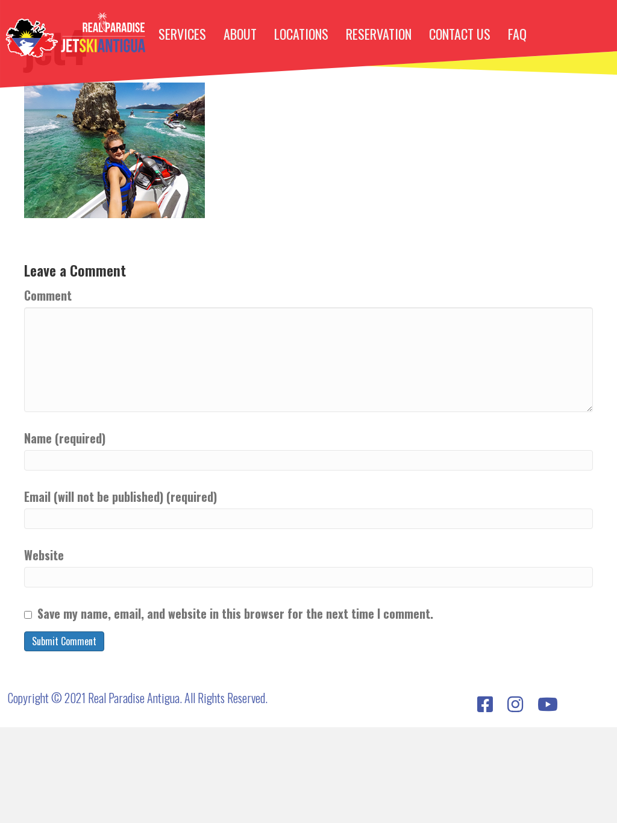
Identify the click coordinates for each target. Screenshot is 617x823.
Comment (48, 295)
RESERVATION (379, 33)
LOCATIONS (301, 33)
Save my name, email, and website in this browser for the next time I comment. (235, 613)
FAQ (517, 33)
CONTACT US (459, 33)
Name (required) (64, 438)
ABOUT (240, 33)
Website (44, 555)
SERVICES (182, 33)
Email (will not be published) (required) (120, 496)
